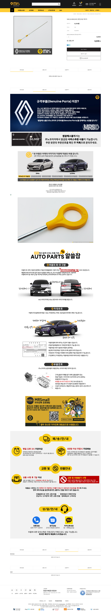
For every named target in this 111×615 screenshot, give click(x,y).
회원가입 (92, 10)
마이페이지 (74, 5)
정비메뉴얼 (41, 10)
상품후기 (30, 593)
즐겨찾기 (16, 593)
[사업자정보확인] (62, 604)
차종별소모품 (21, 10)
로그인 (87, 10)
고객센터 (97, 10)
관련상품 (22, 69)
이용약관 (66, 600)
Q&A (60, 10)
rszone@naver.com (75, 605)
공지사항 (21, 593)
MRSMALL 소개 (42, 600)
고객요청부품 (51, 10)
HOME (74, 14)
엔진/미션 (84, 14)
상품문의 (25, 593)
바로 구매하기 (84, 49)
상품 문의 (89, 69)
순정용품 (31, 10)
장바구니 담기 (84, 53)
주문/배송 (35, 593)
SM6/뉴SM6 (79, 14)
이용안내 (50, 600)
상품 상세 (44, 69)
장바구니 (80, 4)
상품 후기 (67, 69)
